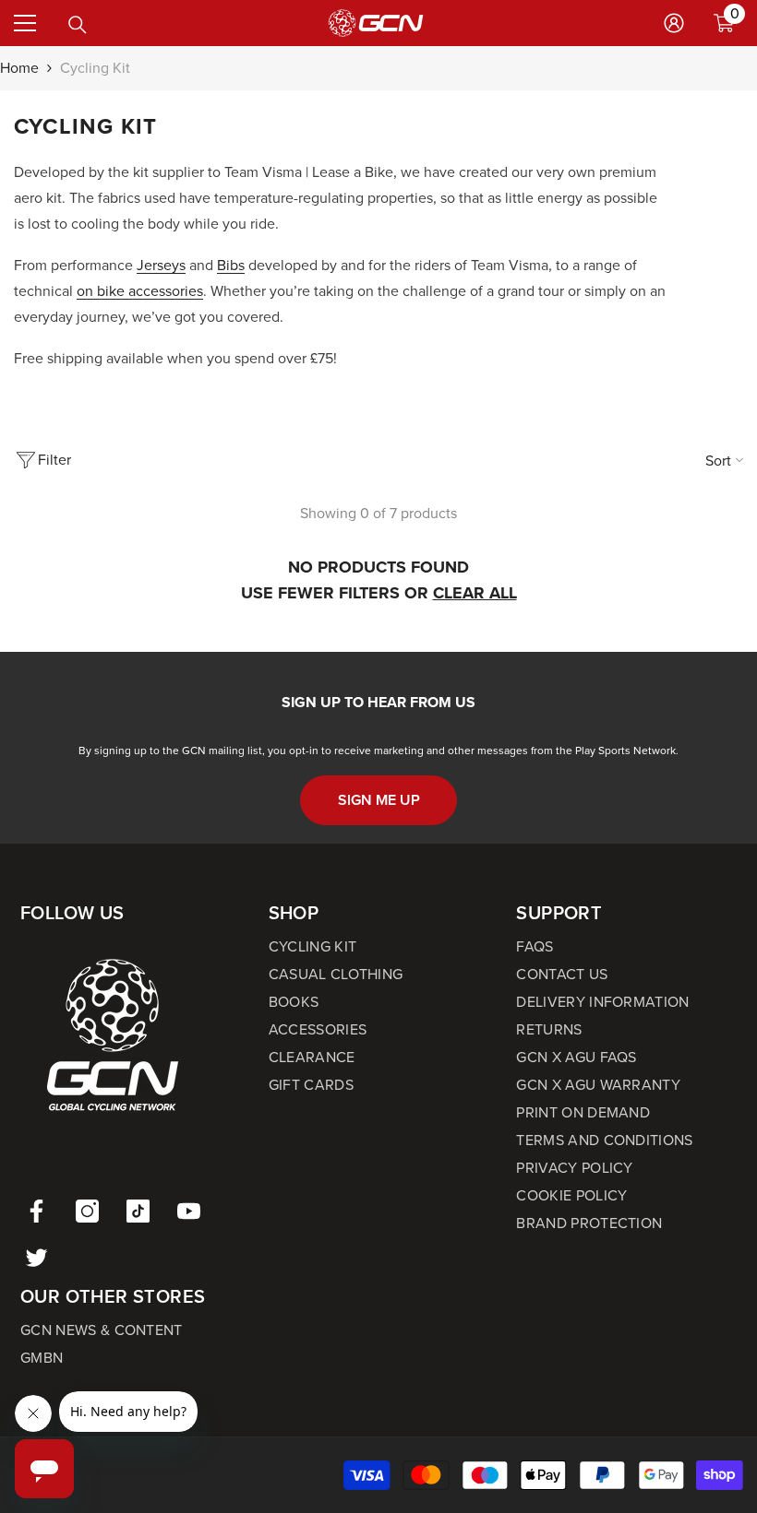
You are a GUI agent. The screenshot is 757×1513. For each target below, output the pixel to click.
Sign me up (379, 799)
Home (19, 67)
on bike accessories (140, 290)
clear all (475, 593)
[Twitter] (36, 1257)
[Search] (77, 25)
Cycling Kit (95, 67)
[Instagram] (87, 1211)
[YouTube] (189, 1211)
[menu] (25, 23)
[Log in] (674, 23)
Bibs (231, 265)
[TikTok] (138, 1211)
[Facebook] (36, 1211)
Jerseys (161, 265)
